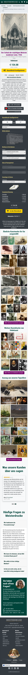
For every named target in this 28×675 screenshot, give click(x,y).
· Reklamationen (5, 643)
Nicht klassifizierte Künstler (19, 6)
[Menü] (1, 2)
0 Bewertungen (17, 111)
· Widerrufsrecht (5, 642)
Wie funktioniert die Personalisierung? (9, 524)
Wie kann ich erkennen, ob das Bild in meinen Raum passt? (14, 555)
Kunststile (9, 6)
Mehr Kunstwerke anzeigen (14, 459)
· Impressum (5, 636)
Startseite (3, 6)
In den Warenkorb (15, 211)
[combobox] (14, 127)
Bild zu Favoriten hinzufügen (15, 108)
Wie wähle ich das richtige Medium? (11, 562)
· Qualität (17, 638)
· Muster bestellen (19, 645)
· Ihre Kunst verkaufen (20, 636)
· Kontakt (4, 634)
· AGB (3, 638)
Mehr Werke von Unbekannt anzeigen (14, 372)
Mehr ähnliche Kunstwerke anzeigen (14, 323)
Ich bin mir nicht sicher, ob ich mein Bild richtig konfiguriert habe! (14, 570)
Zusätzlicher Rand (5, 125)
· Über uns (4, 645)
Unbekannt (5, 7)
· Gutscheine (17, 643)
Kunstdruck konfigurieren (15, 70)
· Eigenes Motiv (18, 634)
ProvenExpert (10, 497)
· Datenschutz (5, 640)
